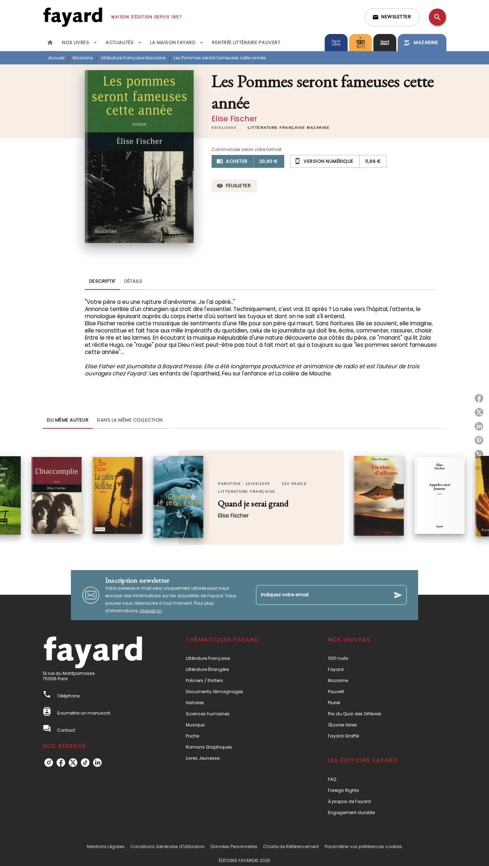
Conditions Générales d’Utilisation (167, 846)
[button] (392, 17)
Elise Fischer (234, 118)
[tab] (50, 42)
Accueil (56, 58)
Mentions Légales (106, 846)
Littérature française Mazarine (133, 58)
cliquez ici (150, 611)
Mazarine (83, 58)
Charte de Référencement (291, 846)
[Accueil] (73, 17)
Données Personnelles (233, 846)
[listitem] (49, 762)
